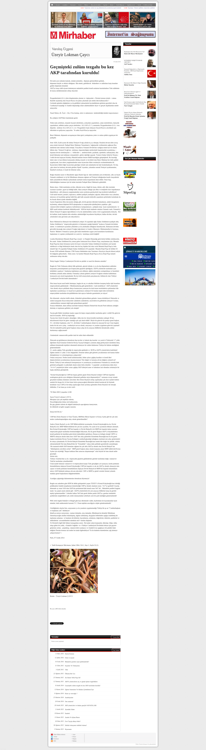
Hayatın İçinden (96, 5)
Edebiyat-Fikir (147, 5)
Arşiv (74, 734)
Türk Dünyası (120, 5)
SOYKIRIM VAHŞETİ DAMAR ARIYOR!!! (133, 61)
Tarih (139, 5)
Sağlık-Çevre (131, 5)
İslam (111, 5)
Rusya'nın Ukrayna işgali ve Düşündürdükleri (132, 92)
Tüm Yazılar (116, 650)
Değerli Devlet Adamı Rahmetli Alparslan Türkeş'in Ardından (133, 113)
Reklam (74, 741)
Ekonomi (73, 5)
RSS (55, 741)
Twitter (55, 736)
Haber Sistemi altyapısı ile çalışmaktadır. (146, 744)
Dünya (86, 5)
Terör (80, 5)
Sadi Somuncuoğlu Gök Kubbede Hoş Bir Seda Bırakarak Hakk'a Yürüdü (135, 103)
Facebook (56, 739)
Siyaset (57, 5)
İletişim (74, 739)
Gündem (64, 5)
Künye (74, 736)
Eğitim (105, 5)
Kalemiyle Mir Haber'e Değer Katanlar (135, 83)
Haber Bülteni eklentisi (59, 734)
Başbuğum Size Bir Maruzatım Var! (134, 52)
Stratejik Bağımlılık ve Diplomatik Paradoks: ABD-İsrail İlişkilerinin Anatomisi (134, 70)
